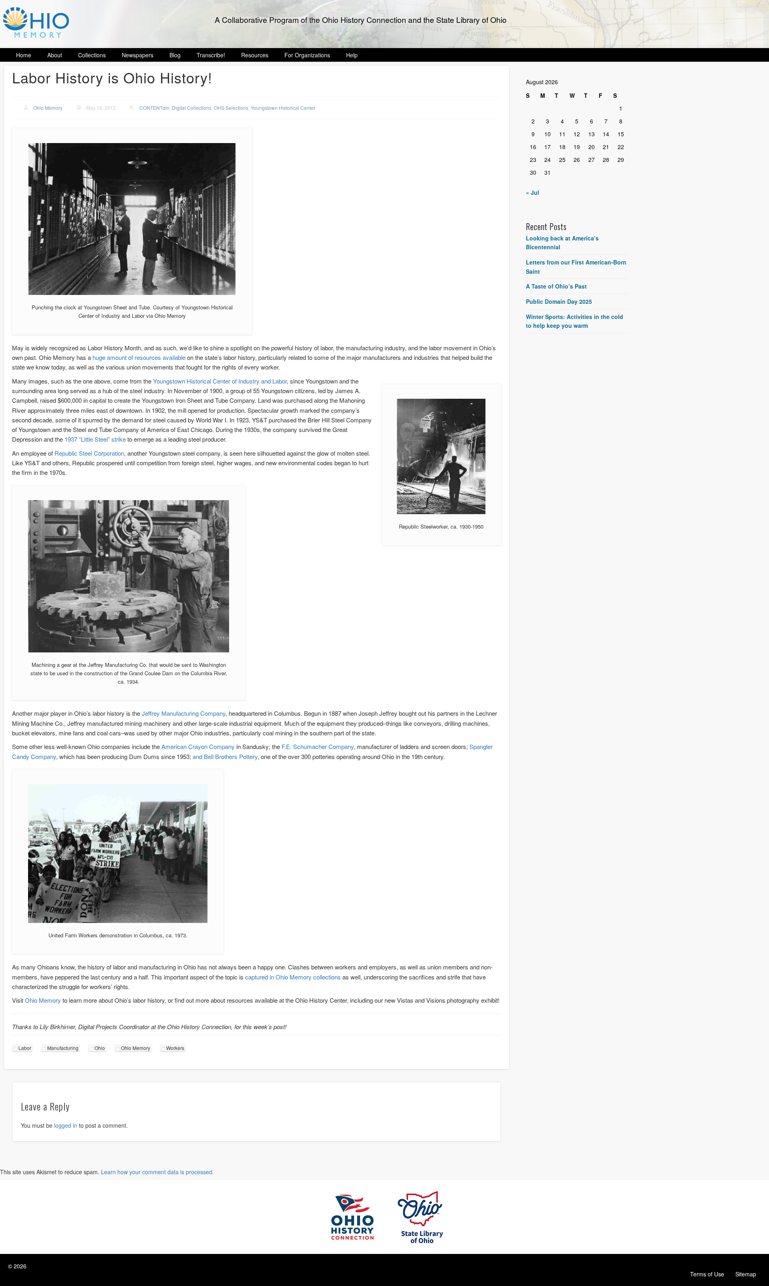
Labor (279, 381)
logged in (65, 1125)
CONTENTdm (154, 107)
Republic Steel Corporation (89, 453)
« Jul (532, 192)
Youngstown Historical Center (283, 107)
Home (23, 55)
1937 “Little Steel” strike (95, 439)
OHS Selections (231, 107)
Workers (175, 1047)
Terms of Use (707, 1274)
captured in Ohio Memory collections (293, 977)
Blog (175, 55)
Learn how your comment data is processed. (157, 1172)
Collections (92, 55)
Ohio (100, 1047)
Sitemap (745, 1274)
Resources (254, 55)
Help (352, 55)
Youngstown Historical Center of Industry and (212, 381)
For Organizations (307, 55)
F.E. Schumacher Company (318, 746)
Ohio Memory (47, 107)
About (54, 55)
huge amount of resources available (139, 357)
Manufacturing (63, 1047)
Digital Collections (191, 107)
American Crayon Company (198, 746)
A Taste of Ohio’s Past (556, 286)
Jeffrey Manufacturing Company (183, 713)
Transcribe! (211, 55)
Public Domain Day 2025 (559, 301)
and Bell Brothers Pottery (225, 756)
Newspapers (137, 55)
